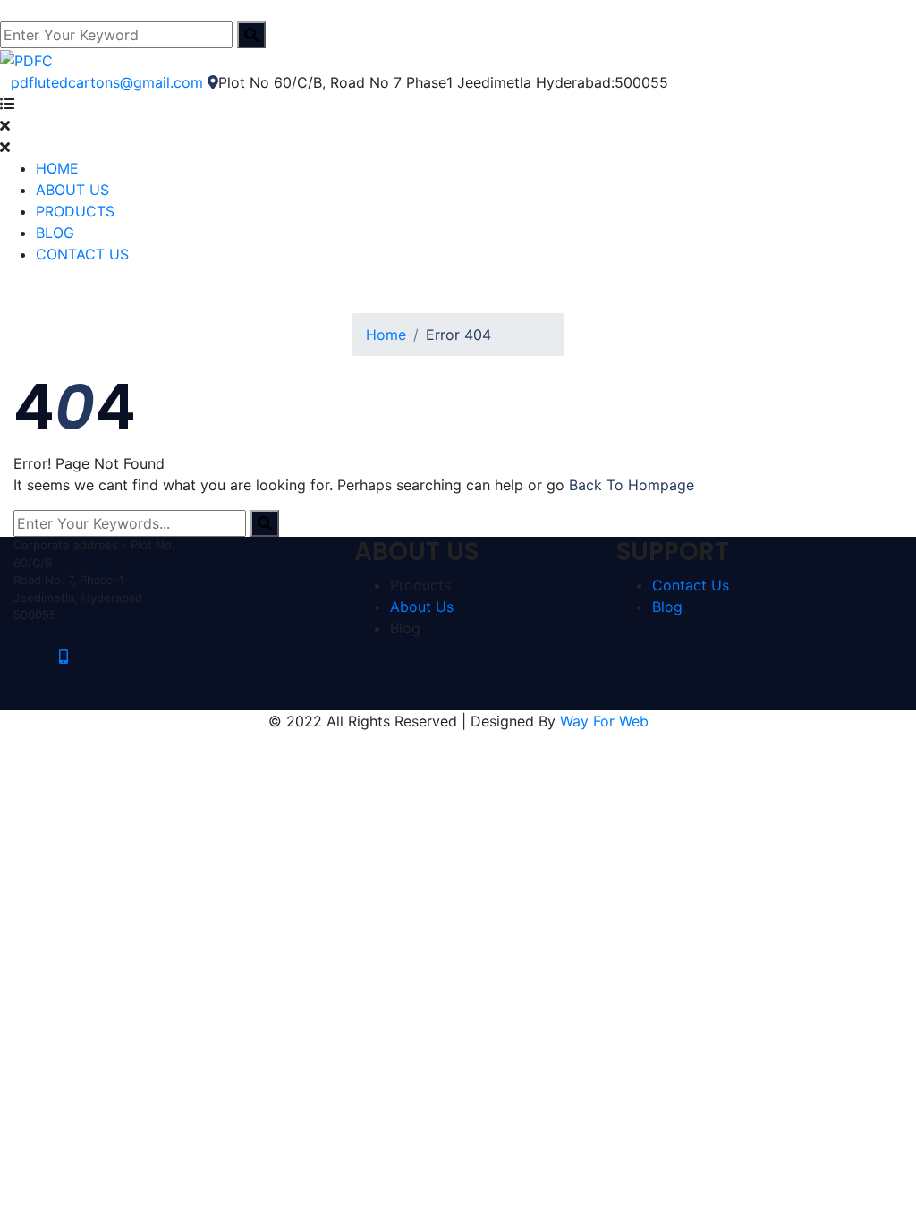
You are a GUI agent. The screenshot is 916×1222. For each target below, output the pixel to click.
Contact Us (690, 585)
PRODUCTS (75, 211)
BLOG (55, 233)
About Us (422, 606)
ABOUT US (72, 190)
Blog (667, 606)
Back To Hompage (631, 485)
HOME (57, 168)
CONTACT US (82, 254)
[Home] (26, 59)
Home (386, 335)
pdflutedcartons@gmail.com (107, 82)
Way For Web (604, 721)
